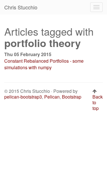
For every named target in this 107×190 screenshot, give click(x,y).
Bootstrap (71, 96)
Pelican (52, 96)
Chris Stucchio (20, 7)
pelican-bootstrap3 (23, 96)
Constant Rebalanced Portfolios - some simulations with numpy (44, 64)
